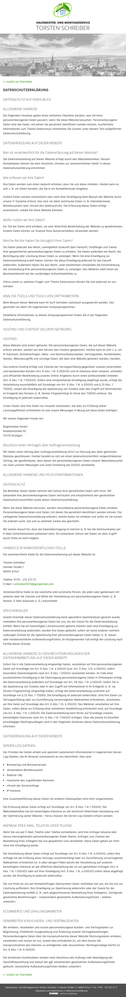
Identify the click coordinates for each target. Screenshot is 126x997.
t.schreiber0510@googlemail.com (33, 584)
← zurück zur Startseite (17, 81)
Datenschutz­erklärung (76, 990)
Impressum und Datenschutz (49, 990)
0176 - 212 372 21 (106, 987)
